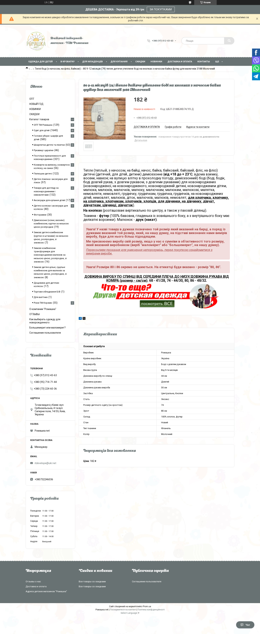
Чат (248, 624)
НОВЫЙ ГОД (36, 104)
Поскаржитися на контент (123, 609)
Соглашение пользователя (45, 332)
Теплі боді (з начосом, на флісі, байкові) (58, 68)
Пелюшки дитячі (43, 173)
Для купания (119, 61)
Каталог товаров (39, 119)
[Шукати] (229, 40)
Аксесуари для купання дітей (49, 200)
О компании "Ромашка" (42, 309)
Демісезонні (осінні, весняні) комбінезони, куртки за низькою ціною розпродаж (51, 223)
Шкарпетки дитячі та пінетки (49, 144)
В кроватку (67, 61)
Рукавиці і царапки (43, 150)
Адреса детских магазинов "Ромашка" (46, 591)
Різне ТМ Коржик (43, 302)
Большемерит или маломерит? (47, 327)
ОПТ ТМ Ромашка (43, 125)
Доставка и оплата (179, 61)
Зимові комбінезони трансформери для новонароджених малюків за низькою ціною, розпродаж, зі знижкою (50, 255)
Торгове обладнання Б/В (47, 291)
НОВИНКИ (156, 61)
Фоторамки (40, 214)
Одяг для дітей (42, 130)
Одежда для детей (40, 61)
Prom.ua (147, 606)
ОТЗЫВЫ (34, 314)
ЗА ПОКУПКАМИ (161, 9)
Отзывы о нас (33, 581)
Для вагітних (41, 297)
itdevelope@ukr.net (45, 463)
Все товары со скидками (92, 581)
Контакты (203, 61)
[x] (84, 319)
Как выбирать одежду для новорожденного (44, 321)
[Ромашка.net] (36, 40)
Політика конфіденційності (151, 609)
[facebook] (80, 319)
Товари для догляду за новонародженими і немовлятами (46, 191)
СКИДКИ (140, 61)
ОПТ (31, 98)
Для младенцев (92, 61)
